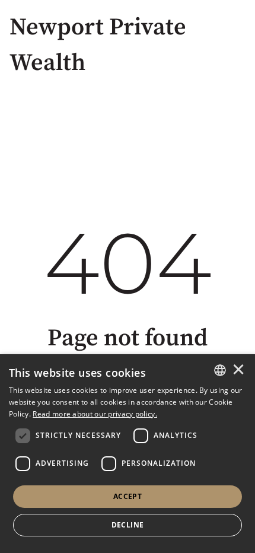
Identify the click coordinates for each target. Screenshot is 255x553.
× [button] (238, 370)
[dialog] (127, 453)
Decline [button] (127, 525)
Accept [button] (127, 496)
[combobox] (220, 370)
